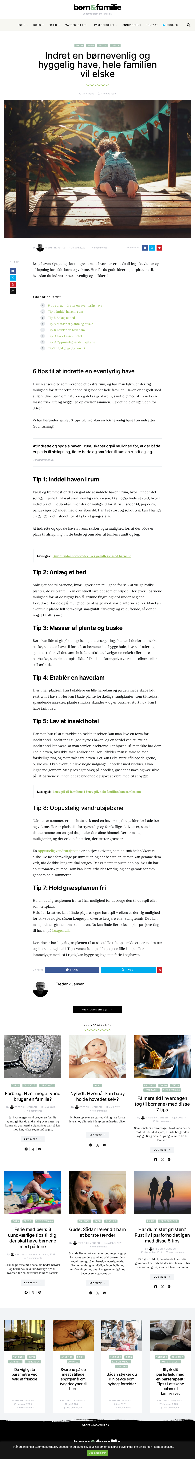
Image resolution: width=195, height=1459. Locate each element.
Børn (22, 25)
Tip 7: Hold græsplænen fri (66, 348)
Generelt (29, 1085)
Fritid (53, 25)
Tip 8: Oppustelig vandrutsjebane (71, 342)
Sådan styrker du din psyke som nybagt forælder (122, 1379)
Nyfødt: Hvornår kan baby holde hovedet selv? (97, 1096)
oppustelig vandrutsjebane (59, 851)
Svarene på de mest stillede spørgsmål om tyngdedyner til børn (73, 1379)
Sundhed (111, 1221)
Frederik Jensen (56, 247)
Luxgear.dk (61, 930)
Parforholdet (104, 25)
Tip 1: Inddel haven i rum (65, 311)
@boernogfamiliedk (95, 1425)
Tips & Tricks (171, 1090)
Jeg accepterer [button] (97, 1452)
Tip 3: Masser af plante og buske (70, 324)
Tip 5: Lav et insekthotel (65, 336)
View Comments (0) (95, 1009)
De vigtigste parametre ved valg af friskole (25, 1374)
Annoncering (131, 25)
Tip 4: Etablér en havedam (66, 330)
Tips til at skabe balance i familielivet (170, 1381)
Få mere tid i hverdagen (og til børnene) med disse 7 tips (162, 1104)
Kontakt (152, 25)
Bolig (37, 25)
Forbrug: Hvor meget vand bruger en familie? (33, 1096)
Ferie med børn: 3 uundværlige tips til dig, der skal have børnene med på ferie (33, 1238)
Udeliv (115, 45)
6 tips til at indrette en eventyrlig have (75, 305)
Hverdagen (47, 1085)
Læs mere (30, 1139)
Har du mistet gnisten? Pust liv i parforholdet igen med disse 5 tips (162, 1235)
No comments (99, 247)
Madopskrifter (76, 25)
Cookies (171, 25)
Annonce (149, 1085)
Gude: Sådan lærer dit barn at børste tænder (97, 1232)
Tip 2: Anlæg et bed (61, 318)
